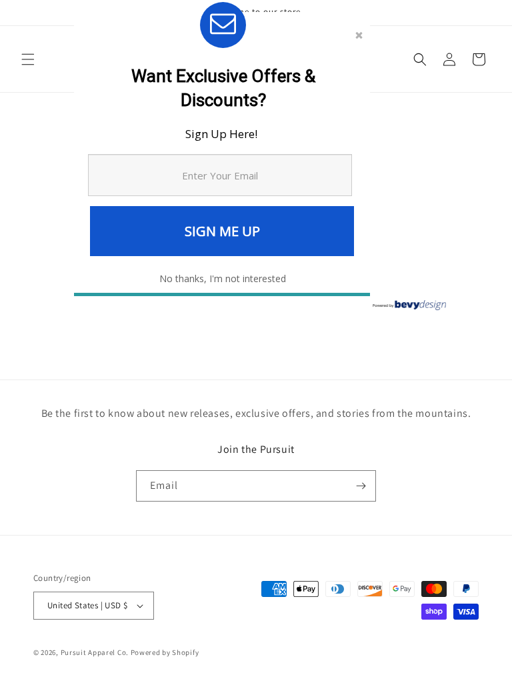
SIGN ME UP (222, 231)
